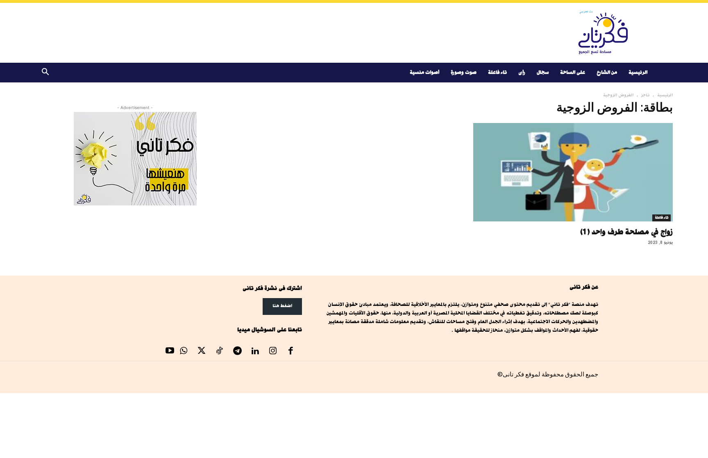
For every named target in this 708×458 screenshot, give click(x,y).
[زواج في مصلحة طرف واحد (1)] (572, 172)
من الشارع (607, 72)
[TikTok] (220, 352)
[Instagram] (273, 352)
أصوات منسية (424, 72)
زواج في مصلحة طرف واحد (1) (626, 231)
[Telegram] (237, 352)
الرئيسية (638, 72)
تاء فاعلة (497, 72)
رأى (521, 72)
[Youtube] (170, 352)
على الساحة (572, 72)
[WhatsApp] (184, 352)
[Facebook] (291, 352)
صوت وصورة (464, 72)
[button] (45, 73)
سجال (543, 72)
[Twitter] (202, 352)
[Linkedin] (255, 352)
